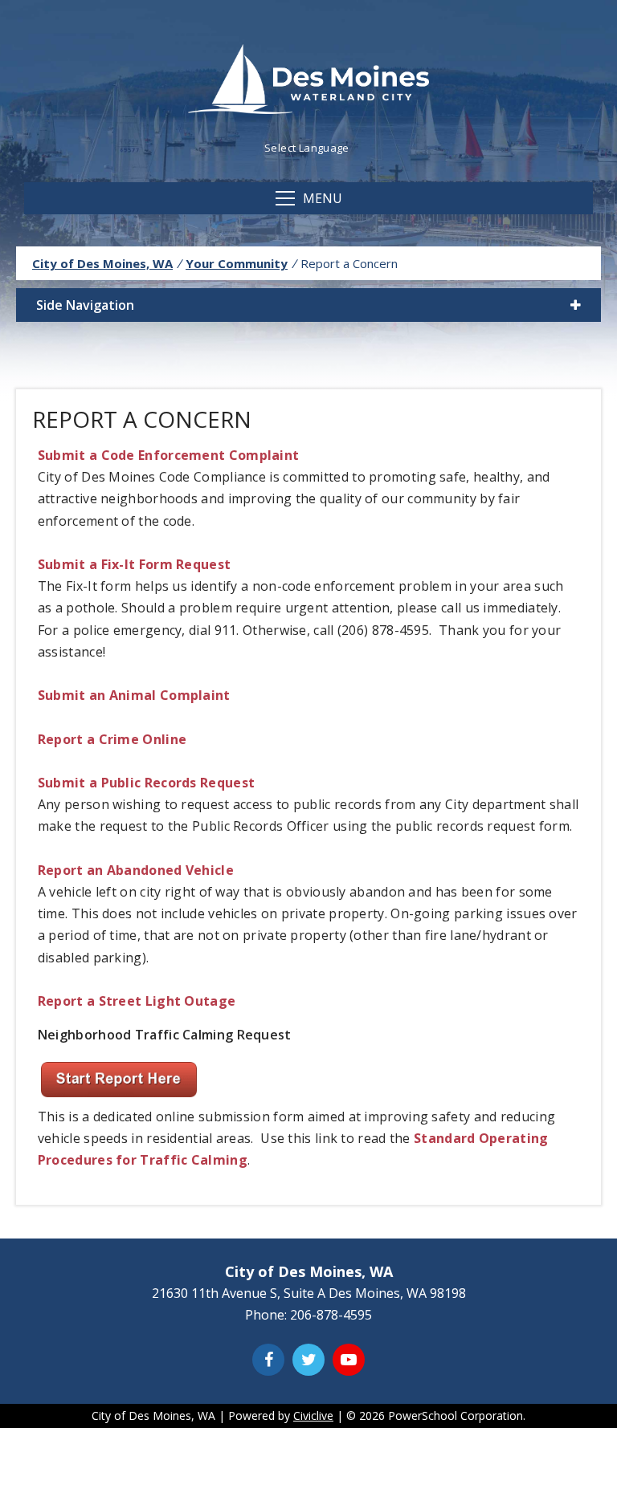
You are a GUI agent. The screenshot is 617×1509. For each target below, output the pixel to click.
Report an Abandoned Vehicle (136, 870)
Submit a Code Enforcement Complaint (169, 455)
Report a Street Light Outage (136, 1001)
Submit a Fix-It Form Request (134, 564)
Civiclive (313, 1415)
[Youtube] (349, 1360)
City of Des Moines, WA (102, 263)
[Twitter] (308, 1360)
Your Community (237, 263)
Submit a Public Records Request (146, 782)
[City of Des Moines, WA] (308, 81)
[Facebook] (268, 1360)
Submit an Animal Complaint (134, 695)
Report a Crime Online (112, 739)
